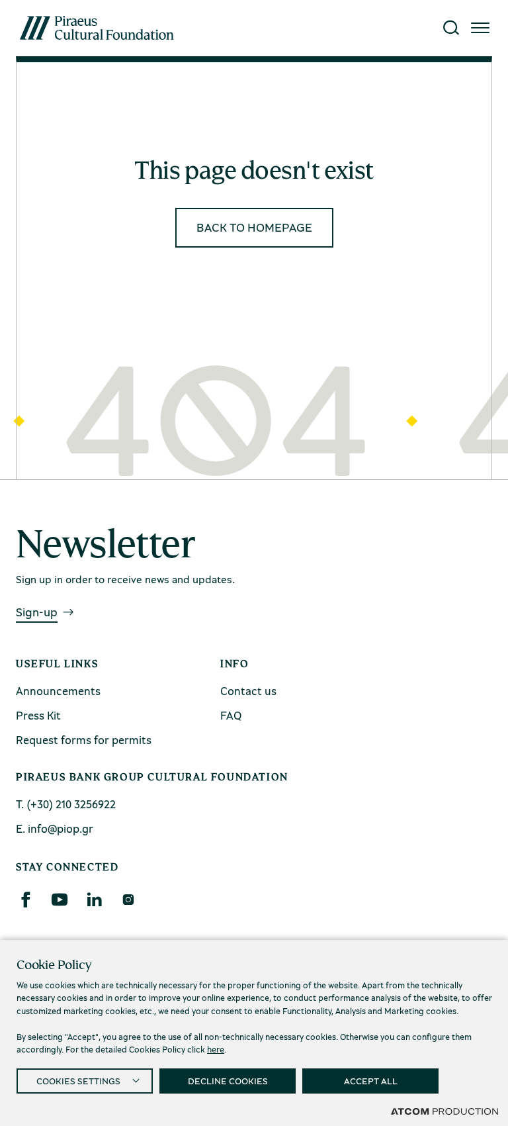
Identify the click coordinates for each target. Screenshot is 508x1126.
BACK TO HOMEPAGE (254, 227)
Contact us (248, 690)
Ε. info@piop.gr (54, 828)
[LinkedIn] (94, 899)
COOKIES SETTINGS (78, 1080)
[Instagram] (128, 899)
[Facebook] (25, 899)
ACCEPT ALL (371, 1080)
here (215, 1049)
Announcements (58, 690)
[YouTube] (59, 899)
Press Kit (38, 715)
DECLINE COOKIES (228, 1080)
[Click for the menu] (480, 28)
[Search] (451, 27)
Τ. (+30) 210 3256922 (66, 804)
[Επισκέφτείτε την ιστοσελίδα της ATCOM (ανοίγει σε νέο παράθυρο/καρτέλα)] (444, 1110)
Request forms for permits (83, 739)
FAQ (230, 715)
